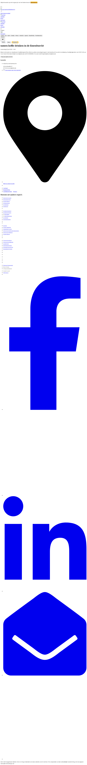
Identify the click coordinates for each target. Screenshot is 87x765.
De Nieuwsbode (6, 203)
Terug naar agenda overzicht (6, 56)
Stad (5, 216)
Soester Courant (6, 271)
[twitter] (44, 495)
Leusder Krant (6, 243)
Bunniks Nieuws (6, 201)
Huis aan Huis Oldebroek (8, 242)
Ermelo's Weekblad (7, 227)
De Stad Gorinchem (7, 212)
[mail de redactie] (44, 675)
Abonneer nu (34, 2)
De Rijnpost (5, 206)
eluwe (11, 249)
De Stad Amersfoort (7, 211)
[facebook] (44, 409)
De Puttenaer (5, 204)
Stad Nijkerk (7, 214)
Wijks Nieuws (5, 272)
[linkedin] (44, 591)
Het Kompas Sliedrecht (8, 232)
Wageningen (9, 216)
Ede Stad (5, 225)
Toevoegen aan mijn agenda (13, 70)
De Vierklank (5, 217)
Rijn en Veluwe (6, 267)
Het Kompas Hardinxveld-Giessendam (11, 230)
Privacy (15, 191)
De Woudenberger (7, 219)
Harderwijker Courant (7, 229)
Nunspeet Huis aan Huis (8, 247)
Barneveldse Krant (7, 199)
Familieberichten (7, 191)
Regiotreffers (6, 190)
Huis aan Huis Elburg (7, 240)
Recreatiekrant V (6, 249)
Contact (5, 188)
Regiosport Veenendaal (8, 265)
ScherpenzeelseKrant (7, 268)
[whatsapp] (44, 759)
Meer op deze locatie (8, 183)
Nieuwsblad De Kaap (7, 245)
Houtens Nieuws (6, 234)
